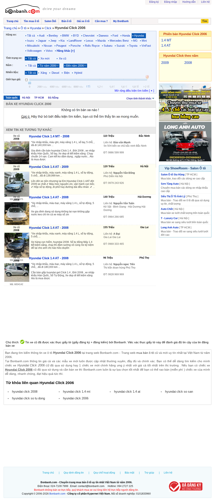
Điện (66, 72)
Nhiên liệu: (12, 72)
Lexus (89, 40)
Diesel (55, 72)
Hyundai (139, 35)
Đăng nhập (170, 1)
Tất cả (31, 35)
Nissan (48, 45)
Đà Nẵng (53, 97)
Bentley (53, 35)
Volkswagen (34, 50)
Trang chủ (48, 472)
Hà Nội (26, 97)
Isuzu (30, 40)
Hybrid (78, 72)
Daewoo (103, 35)
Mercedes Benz (119, 40)
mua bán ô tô (145, 352)
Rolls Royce (92, 45)
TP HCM (39, 97)
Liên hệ (205, 1)
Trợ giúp (149, 472)
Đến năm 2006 (75, 65)
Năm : (9, 65)
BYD (76, 35)
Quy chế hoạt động (104, 472)
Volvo (49, 50)
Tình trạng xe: (14, 58)
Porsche (76, 45)
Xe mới (45, 58)
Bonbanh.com (57, 493)
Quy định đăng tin (74, 472)
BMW (65, 35)
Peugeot (61, 45)
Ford (115, 35)
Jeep (53, 40)
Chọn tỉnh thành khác (139, 98)
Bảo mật (129, 472)
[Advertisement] (107, 436)
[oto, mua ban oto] (41, 9)
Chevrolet (88, 35)
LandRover (75, 40)
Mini (144, 40)
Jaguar (42, 40)
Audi (42, 35)
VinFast (146, 45)
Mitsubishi (33, 45)
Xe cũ (62, 58)
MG (135, 40)
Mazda (101, 40)
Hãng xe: (11, 34)
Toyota (133, 45)
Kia (62, 40)
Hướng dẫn (189, 1)
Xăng (44, 72)
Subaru (108, 45)
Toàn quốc (12, 97)
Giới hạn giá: (13, 79)
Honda (126, 35)
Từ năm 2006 (48, 65)
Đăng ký (154, 1)
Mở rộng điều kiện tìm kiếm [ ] (134, 90)
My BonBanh (120, 21)
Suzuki (121, 45)
